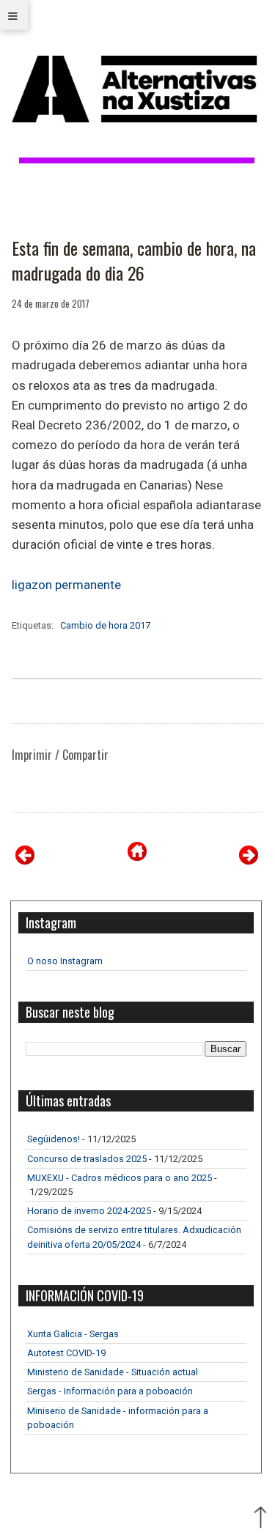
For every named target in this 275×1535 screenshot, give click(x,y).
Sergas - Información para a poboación (110, 1391)
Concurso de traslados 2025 (87, 1158)
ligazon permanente (66, 584)
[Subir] (260, 1518)
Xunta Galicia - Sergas (73, 1333)
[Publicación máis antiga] (248, 860)
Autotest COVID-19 (66, 1352)
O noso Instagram (65, 960)
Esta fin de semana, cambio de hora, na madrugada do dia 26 (134, 260)
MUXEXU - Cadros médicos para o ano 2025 (119, 1177)
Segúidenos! (53, 1138)
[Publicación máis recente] (24, 860)
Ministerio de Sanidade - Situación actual (112, 1371)
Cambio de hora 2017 (105, 625)
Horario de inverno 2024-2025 (89, 1210)
